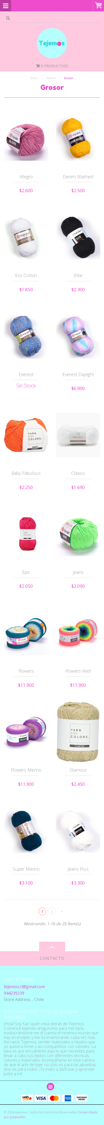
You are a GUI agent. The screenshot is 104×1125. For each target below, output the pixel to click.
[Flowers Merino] (26, 731)
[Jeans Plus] (78, 830)
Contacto (52, 958)
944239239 (14, 993)
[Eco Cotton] (26, 237)
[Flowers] (26, 633)
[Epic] (26, 534)
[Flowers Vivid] (78, 633)
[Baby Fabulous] (26, 435)
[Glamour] (78, 731)
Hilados (51, 78)
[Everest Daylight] (78, 336)
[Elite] (78, 237)
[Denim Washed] (78, 138)
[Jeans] (78, 534)
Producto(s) (54, 65)
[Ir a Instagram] (50, 1086)
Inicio (34, 78)
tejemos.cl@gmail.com (24, 986)
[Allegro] (26, 138)
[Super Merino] (26, 830)
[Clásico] (78, 435)
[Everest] (26, 336)
